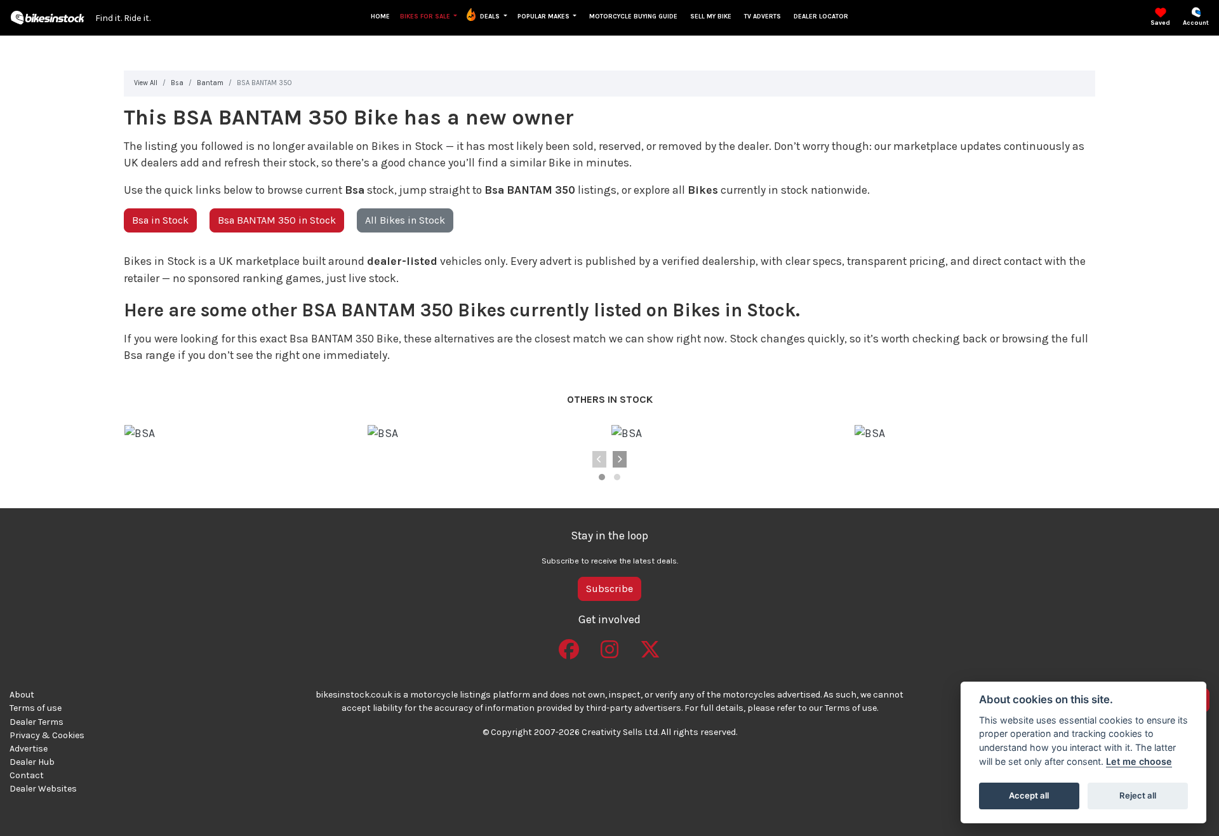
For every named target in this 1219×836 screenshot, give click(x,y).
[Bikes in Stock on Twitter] (650, 645)
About (22, 694)
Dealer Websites (43, 788)
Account (1196, 23)
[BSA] (139, 433)
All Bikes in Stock (405, 220)
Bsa (177, 83)
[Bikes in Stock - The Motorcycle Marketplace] (47, 16)
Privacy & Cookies (47, 735)
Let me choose (1139, 761)
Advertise (29, 748)
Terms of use (36, 708)
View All (145, 83)
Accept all (1029, 795)
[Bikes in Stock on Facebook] (569, 645)
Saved (1160, 23)
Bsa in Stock (160, 220)
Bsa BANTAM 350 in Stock (277, 220)
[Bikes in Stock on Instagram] (609, 645)
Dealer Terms (36, 722)
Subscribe (609, 589)
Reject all (1137, 795)
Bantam (210, 83)
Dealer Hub (32, 762)
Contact (27, 775)
